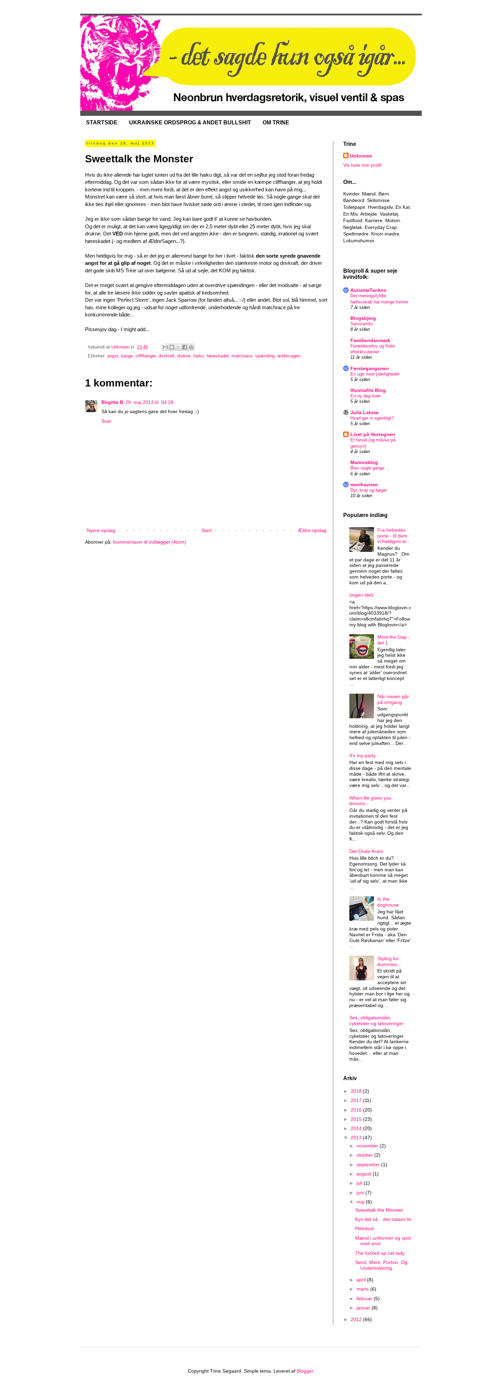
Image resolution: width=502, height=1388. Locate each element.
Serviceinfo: (362, 323)
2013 (357, 1137)
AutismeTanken (368, 290)
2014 (357, 1128)
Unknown (361, 156)
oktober (365, 1155)
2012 (357, 1319)
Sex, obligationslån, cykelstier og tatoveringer (376, 1020)
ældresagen (289, 356)
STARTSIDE (101, 122)
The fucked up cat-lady (380, 1253)
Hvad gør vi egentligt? (372, 418)
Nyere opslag (101, 530)
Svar (106, 421)
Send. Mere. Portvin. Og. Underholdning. (382, 1265)
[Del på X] (178, 347)
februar (365, 1298)
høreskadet (218, 356)
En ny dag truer (365, 395)
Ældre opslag (312, 530)
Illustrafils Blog (368, 390)
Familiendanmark (370, 340)
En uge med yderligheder (375, 374)
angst (112, 356)
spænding (265, 356)
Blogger (305, 1371)
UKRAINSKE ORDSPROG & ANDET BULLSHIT (190, 122)
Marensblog (364, 462)
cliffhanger (146, 356)
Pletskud (364, 1228)
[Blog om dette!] (171, 347)
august (365, 1173)
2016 (357, 1110)
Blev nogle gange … (370, 468)
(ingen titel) (361, 595)
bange (127, 356)
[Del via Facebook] (184, 347)
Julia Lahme (364, 412)
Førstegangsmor (369, 368)
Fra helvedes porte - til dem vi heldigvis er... (393, 535)
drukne (184, 356)
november (368, 1145)
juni (361, 1192)
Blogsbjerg (363, 318)
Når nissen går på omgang (393, 699)
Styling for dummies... (389, 961)
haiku (198, 356)
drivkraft (166, 356)
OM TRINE (276, 122)
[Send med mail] (165, 347)
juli (360, 1183)
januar (364, 1307)
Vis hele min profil (362, 165)
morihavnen (364, 484)
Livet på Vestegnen (372, 434)
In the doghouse (388, 902)
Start (206, 530)
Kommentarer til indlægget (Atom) (149, 542)
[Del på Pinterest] (191, 347)
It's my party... (364, 755)
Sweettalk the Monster (379, 1210)
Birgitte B (112, 402)
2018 (357, 1091)
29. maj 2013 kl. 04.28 (149, 402)
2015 (357, 1119)
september (369, 1164)
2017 (357, 1100)
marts (363, 1289)
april (362, 1279)
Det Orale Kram (366, 851)
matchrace (242, 356)
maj (361, 1202)
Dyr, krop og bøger (368, 490)
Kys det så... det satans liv (383, 1219)
